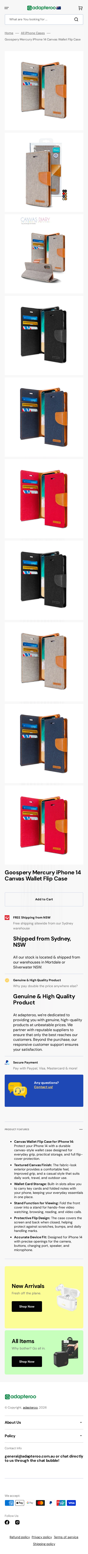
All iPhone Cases (33, 33)
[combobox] (44, 19)
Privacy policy (42, 1537)
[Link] (44, 1297)
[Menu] (6, 8)
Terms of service (66, 1537)
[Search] (77, 19)
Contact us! (43, 1087)
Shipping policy (44, 1544)
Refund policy (20, 1537)
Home (9, 33)
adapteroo (30, 1407)
